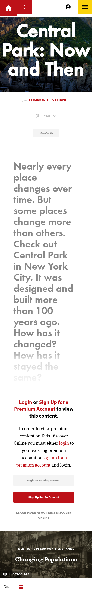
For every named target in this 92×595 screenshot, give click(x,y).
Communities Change (49, 99)
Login (25, 402)
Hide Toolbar (19, 574)
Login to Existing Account (44, 480)
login (64, 443)
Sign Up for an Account (43, 497)
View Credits (46, 133)
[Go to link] (8, 8)
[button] (46, 115)
